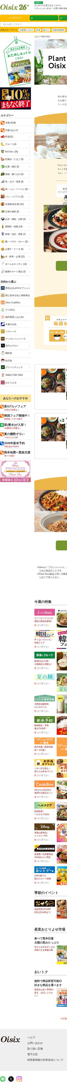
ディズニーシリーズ (15, 339)
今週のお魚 (10, 324)
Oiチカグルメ (11, 345)
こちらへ (57, 5)
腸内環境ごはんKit (14, 317)
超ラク (46, 30)
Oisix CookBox (12, 302)
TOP (36, 36)
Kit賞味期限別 (58, 30)
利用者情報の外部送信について (45, 1059)
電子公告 (32, 1054)
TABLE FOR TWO (14, 375)
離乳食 (8, 353)
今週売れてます (26, 30)
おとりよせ (10, 382)
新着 (38, 30)
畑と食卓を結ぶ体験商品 (17, 295)
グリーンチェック (14, 367)
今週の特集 (10, 122)
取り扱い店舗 (35, 1048)
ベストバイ (10, 331)
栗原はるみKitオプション (17, 288)
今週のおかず (11, 130)
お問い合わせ (35, 1043)
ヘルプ (31, 1037)
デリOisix (10, 310)
